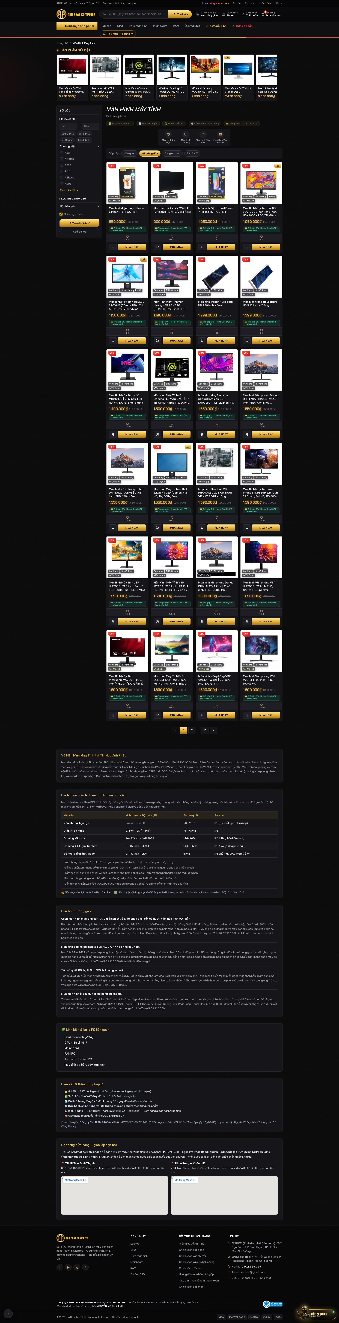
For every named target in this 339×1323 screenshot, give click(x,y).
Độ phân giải (79, 206)
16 (205, 730)
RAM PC (69, 1053)
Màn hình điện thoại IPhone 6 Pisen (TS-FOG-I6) (126, 209)
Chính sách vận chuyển (193, 1256)
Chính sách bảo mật (191, 1286)
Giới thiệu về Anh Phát (192, 1243)
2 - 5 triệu (84, 134)
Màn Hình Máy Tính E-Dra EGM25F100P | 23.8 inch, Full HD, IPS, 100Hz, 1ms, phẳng (170, 679)
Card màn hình (138, 26)
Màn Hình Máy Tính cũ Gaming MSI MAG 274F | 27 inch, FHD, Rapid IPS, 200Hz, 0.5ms (172, 399)
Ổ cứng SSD (192, 26)
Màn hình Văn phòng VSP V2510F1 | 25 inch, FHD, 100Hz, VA (259, 679)
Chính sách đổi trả (190, 1268)
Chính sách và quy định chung (197, 1262)
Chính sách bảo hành (191, 1249)
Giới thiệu (250, 3)
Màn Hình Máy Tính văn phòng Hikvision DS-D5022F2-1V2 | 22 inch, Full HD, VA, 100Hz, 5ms (216, 399)
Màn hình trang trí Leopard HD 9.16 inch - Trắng (260, 303)
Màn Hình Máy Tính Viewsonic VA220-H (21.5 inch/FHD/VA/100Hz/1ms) (126, 679)
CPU (120, 26)
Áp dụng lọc (79, 223)
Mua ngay (131, 247)
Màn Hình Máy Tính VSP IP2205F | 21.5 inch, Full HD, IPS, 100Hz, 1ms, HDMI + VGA (127, 586)
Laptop (106, 26)
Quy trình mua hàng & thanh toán (199, 1280)
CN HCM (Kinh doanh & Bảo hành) (253, 1243)
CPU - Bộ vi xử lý (75, 1042)
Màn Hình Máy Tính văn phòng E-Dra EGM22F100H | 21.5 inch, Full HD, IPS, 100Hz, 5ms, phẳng (261, 492)
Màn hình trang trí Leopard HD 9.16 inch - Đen (215, 303)
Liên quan (129, 153)
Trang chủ (62, 43)
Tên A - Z (192, 153)
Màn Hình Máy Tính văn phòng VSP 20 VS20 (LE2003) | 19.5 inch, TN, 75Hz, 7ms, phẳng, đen (169, 305)
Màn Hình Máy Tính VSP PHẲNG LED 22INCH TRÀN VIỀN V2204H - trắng (215, 492)
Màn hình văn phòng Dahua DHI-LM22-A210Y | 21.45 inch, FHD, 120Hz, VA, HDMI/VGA (126, 492)
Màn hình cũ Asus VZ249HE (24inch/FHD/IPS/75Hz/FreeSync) (172, 209)
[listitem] (72, 77)
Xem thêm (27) (68, 190)
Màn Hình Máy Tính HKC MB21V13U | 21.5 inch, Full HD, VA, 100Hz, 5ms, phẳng (126, 399)
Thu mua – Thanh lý (120, 33)
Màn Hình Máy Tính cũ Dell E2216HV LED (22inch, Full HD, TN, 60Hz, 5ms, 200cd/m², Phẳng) (171, 492)
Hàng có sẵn (244, 26)
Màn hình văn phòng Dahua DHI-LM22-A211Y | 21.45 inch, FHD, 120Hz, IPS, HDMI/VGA (216, 586)
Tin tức (237, 3)
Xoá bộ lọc (79, 231)
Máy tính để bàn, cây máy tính (84, 1064)
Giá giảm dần (172, 153)
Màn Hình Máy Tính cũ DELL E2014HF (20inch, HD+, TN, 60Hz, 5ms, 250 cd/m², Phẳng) (126, 305)
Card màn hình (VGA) (78, 1037)
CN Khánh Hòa (241, 1257)
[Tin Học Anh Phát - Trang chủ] (76, 14)
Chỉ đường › (245, 1251)
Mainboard (160, 26)
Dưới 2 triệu (68, 134)
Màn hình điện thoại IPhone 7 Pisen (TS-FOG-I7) (215, 209)
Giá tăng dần (150, 153)
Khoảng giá (68, 119)
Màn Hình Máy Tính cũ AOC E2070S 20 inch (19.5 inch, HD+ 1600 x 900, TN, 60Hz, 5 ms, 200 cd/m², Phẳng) (261, 211)
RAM (176, 26)
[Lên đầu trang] (8, 1313)
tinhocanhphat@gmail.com (248, 1272)
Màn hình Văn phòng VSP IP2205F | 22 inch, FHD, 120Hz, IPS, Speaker (259, 586)
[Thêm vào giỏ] (113, 247)
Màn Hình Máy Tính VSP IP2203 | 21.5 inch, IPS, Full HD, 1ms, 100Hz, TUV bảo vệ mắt (171, 586)
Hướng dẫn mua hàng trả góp (196, 1274)
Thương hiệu (79, 146)
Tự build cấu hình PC (78, 1059)
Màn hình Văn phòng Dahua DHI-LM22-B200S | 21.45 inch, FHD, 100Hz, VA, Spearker (261, 399)
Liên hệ (278, 3)
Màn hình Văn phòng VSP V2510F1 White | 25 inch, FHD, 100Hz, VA (214, 679)
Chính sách (265, 3)
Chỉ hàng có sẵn (73, 214)
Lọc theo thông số (73, 198)
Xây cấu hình (218, 26)
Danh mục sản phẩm (79, 26)
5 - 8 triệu (67, 140)
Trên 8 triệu (84, 140)
